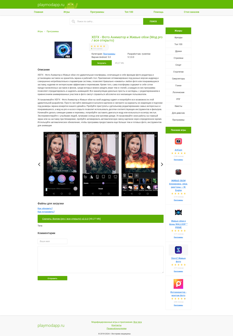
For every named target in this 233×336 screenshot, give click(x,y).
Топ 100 (129, 11)
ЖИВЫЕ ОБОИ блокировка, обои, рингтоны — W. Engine (178, 185)
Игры (67, 11)
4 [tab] (106, 199)
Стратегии (178, 72)
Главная (38, 11)
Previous (39, 164)
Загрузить (101, 63)
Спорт (178, 65)
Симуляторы (178, 78)
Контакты (116, 325)
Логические (178, 92)
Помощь (158, 11)
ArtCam (178, 150)
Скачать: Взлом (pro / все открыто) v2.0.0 (65, 218)
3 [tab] (102, 199)
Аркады (178, 37)
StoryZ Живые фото (178, 260)
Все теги (137, 322)
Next (162, 164)
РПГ (178, 99)
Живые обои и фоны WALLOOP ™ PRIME (178, 224)
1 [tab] (94, 199)
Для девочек (178, 113)
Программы (97, 11)
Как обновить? (45, 208)
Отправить (52, 278)
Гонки (178, 85)
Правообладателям (116, 328)
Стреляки (178, 58)
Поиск (153, 21)
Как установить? (46, 211)
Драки (178, 51)
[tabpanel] (100, 164)
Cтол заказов (191, 11)
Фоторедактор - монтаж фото (178, 294)
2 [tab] (98, 199)
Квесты (178, 106)
